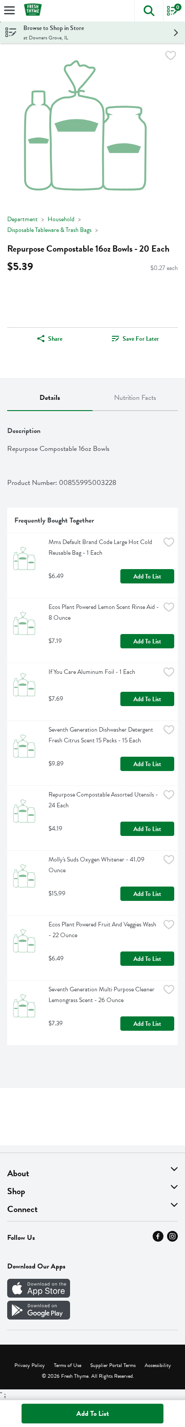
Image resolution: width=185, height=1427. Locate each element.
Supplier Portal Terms (113, 1365)
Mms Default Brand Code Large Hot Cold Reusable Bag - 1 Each (101, 547)
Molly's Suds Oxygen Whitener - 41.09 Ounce (97, 865)
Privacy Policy (29, 1365)
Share (55, 338)
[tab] (49, 398)
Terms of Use (67, 1365)
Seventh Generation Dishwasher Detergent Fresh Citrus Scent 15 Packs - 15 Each (101, 735)
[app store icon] (38, 1295)
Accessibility (158, 1365)
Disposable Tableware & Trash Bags (49, 230)
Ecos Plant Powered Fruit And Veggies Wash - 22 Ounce (103, 930)
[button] (148, 10)
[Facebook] (158, 1239)
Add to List (147, 576)
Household (61, 219)
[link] (135, 338)
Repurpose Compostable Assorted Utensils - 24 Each (103, 800)
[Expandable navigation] (9, 10)
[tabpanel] (92, 731)
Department (22, 219)
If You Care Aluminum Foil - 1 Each (91, 672)
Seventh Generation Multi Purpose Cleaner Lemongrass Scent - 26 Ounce (102, 995)
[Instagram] (172, 1239)
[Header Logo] (31, 11)
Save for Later (141, 338)
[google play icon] (38, 1317)
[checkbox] (170, 57)
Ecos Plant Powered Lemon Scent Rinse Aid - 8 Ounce (104, 612)
